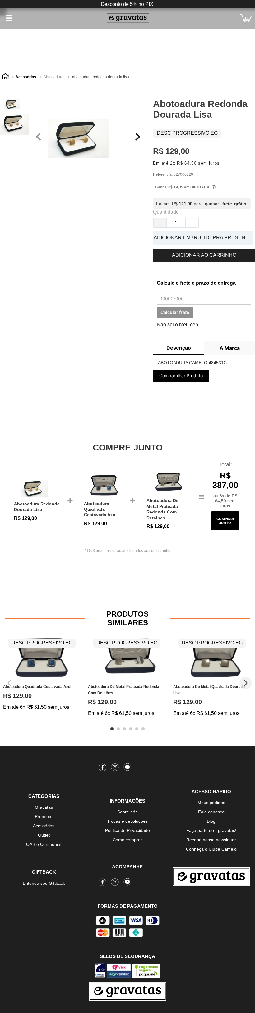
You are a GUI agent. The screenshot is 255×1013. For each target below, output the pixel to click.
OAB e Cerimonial (43, 844)
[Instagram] (115, 768)
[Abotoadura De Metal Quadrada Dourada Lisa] (212, 657)
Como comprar (127, 839)
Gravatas (44, 807)
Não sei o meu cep (177, 324)
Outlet (44, 835)
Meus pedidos (211, 802)
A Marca (230, 348)
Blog (211, 821)
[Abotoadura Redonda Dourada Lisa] (38, 488)
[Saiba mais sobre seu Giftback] (213, 187)
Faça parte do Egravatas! (211, 830)
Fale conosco (211, 811)
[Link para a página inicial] (5, 77)
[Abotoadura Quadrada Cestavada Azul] (104, 485)
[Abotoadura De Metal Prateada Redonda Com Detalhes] (167, 482)
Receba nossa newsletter (211, 839)
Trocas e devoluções (127, 821)
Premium (44, 816)
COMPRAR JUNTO (225, 521)
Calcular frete (174, 312)
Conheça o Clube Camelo (211, 849)
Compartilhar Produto (181, 375)
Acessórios (26, 77)
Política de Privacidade (127, 830)
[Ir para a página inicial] (211, 876)
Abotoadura (53, 77)
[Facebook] (102, 768)
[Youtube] (127, 768)
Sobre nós (127, 811)
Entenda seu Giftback (44, 883)
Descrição (178, 348)
